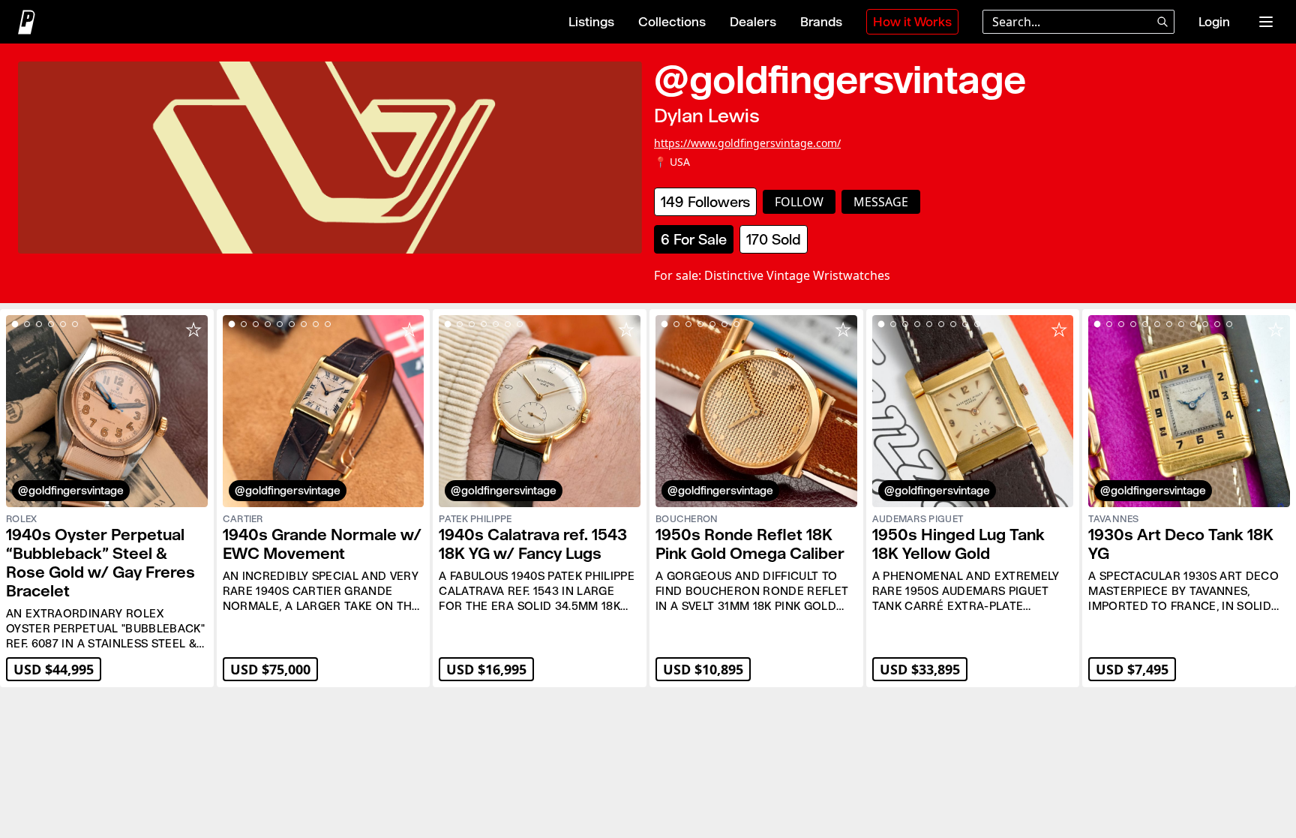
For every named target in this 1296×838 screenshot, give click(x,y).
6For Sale (694, 239)
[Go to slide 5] (63, 324)
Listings (591, 21)
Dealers (753, 21)
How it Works (912, 21)
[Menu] (1266, 22)
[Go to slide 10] (1205, 324)
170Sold (773, 239)
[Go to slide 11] (1217, 324)
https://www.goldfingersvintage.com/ (747, 143)
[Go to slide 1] (15, 324)
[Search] (1162, 22)
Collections (672, 21)
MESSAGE (881, 202)
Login (1214, 21)
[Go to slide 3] (39, 324)
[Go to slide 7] (304, 324)
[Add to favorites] (193, 329)
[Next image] (190, 411)
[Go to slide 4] (51, 324)
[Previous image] (24, 411)
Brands (821, 21)
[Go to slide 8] (316, 324)
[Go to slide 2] (27, 324)
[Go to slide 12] (1229, 324)
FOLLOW (799, 202)
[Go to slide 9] (328, 324)
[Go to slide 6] (75, 324)
